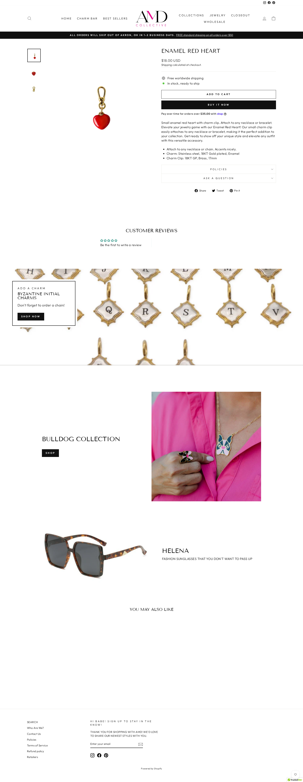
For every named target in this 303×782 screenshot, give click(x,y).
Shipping (166, 64)
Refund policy (35, 751)
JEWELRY (218, 15)
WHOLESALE (215, 22)
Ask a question (218, 178)
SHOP (50, 453)
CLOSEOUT (240, 15)
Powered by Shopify (151, 768)
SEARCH (32, 722)
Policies (218, 169)
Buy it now (219, 104)
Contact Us (34, 734)
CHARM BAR (87, 18)
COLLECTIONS (191, 15)
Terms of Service (37, 745)
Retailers (32, 757)
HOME (66, 18)
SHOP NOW (31, 316)
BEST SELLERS (115, 18)
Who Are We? (35, 728)
